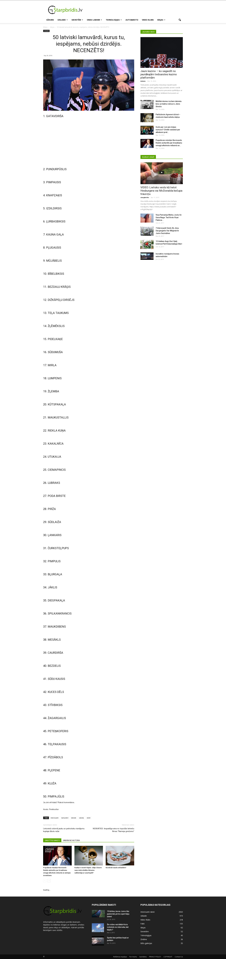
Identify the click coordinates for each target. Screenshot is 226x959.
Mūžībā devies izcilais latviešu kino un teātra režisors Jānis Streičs (169, 104)
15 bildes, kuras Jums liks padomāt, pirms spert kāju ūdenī (118, 914)
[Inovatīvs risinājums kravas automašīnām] (147, 256)
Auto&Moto (132, 20)
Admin (143, 81)
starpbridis (144, 197)
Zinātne (143, 939)
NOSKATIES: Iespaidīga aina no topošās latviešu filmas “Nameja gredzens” (113, 829)
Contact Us (179, 957)
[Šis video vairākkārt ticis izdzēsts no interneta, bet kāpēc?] (98, 927)
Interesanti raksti (147, 912)
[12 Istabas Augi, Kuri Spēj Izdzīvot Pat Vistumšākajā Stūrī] (147, 244)
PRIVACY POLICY (155, 957)
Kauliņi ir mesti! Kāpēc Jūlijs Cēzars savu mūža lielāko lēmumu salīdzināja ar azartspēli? (88, 870)
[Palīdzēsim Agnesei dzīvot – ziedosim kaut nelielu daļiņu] (147, 117)
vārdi (88, 818)
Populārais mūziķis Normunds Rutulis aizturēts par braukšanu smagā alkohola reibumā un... (169, 143)
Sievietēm (76, 20)
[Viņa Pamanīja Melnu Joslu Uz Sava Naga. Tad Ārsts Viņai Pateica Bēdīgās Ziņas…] (147, 218)
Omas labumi (93, 20)
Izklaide (62, 20)
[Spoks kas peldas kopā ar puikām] (98, 941)
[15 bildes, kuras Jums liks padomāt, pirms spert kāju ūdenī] (98, 913)
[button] (180, 20)
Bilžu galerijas (146, 943)
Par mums (133, 957)
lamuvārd (64, 818)
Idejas (160, 20)
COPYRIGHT (167, 957)
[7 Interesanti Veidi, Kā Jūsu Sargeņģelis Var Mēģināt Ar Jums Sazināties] (147, 231)
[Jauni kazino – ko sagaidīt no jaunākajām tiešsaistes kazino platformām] (161, 52)
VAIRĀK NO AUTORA (71, 840)
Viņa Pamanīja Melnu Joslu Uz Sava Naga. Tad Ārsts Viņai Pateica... (169, 217)
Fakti (142, 923)
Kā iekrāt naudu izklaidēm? (116, 868)
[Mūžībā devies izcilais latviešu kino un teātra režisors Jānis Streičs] (147, 104)
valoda (81, 818)
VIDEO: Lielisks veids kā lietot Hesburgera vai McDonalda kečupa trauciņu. (161, 191)
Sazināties (143, 957)
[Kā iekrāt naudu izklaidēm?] (120, 855)
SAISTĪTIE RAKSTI (52, 840)
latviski (73, 818)
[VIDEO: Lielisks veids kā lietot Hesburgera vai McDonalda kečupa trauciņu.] (161, 173)
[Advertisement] (135, 10)
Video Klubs (148, 20)
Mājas (45, 27)
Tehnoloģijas (113, 20)
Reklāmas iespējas (120, 957)
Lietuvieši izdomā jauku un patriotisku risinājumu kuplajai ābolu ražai (63, 829)
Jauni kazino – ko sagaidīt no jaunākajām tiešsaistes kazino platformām (158, 74)
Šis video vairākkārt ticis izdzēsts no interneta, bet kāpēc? (117, 927)
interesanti (54, 818)
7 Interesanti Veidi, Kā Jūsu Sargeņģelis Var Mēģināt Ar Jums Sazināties (167, 230)
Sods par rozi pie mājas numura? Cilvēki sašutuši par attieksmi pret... (168, 129)
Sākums (50, 20)
